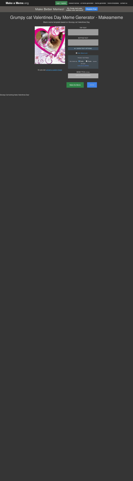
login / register (61, 3)
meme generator (100, 3)
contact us (123, 3)
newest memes (74, 3)
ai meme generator (87, 3)
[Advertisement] (16, 53)
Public (82, 61)
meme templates (113, 3)
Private (89, 61)
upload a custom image (54, 70)
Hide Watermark (82, 53)
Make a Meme (17, 3)
